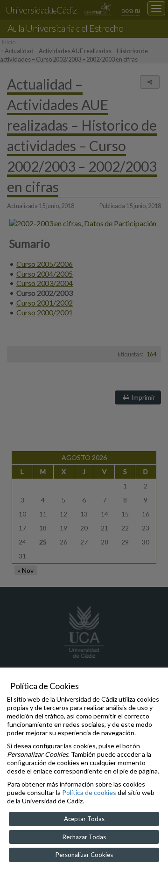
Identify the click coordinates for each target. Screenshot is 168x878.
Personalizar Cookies (84, 854)
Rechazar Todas (84, 837)
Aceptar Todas (84, 818)
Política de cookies (89, 792)
